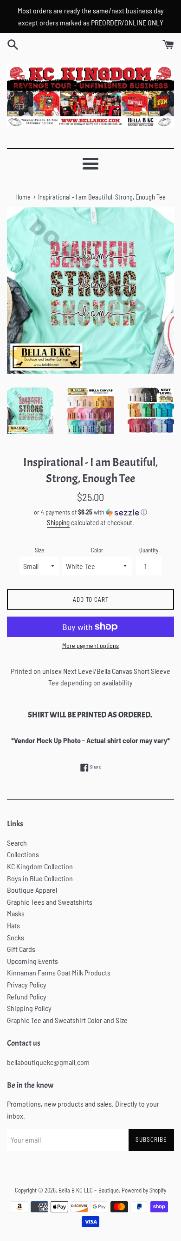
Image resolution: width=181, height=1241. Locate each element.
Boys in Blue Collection (40, 878)
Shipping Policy (29, 1008)
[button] (90, 512)
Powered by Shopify (144, 1190)
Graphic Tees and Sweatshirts (49, 901)
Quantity (148, 550)
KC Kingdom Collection (40, 866)
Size (39, 550)
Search (17, 842)
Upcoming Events (32, 960)
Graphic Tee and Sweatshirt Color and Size (67, 1020)
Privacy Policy (26, 984)
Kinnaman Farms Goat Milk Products (58, 972)
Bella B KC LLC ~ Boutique (88, 1190)
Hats (13, 925)
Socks (15, 937)
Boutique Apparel (32, 889)
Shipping (58, 522)
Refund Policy (26, 996)
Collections (23, 854)
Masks (16, 913)
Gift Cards (21, 948)
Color (97, 550)
